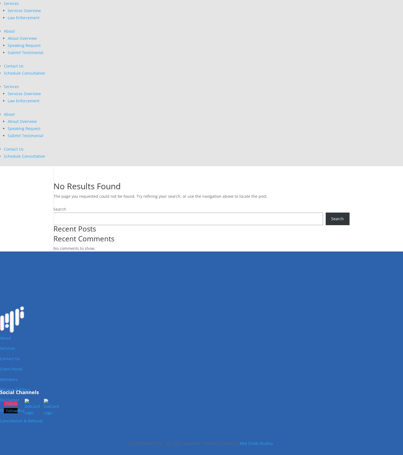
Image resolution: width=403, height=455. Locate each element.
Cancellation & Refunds (21, 420)
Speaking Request (24, 45)
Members (9, 379)
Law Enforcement (23, 17)
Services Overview (24, 10)
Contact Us (14, 66)
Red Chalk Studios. (257, 443)
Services (11, 3)
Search (59, 209)
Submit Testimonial (25, 52)
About (9, 31)
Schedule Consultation (24, 73)
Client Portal (11, 369)
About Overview (22, 38)
